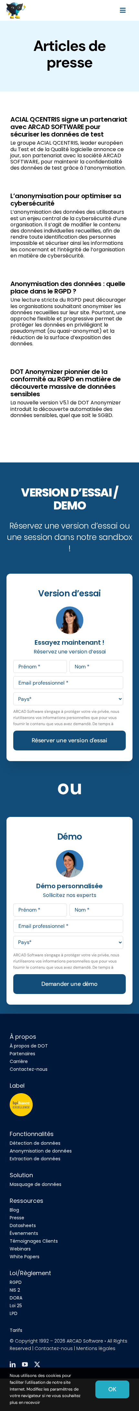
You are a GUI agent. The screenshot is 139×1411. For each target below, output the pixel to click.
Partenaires (22, 1053)
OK (112, 1389)
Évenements (24, 1233)
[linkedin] (13, 1364)
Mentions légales (95, 1348)
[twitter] (37, 1364)
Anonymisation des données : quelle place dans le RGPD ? (67, 287)
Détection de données (35, 1143)
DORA (16, 1298)
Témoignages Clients (34, 1241)
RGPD (16, 1282)
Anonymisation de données (41, 1151)
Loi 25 (16, 1305)
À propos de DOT (29, 1046)
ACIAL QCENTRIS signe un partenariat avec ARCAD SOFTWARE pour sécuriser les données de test (68, 127)
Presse (17, 1217)
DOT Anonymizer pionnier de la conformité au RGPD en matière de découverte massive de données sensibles (65, 383)
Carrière (19, 1061)
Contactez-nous (29, 1069)
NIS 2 (15, 1290)
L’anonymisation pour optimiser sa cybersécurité (65, 199)
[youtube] (25, 1364)
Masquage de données (35, 1184)
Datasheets (23, 1225)
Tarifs (16, 1330)
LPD (13, 1313)
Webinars (20, 1249)
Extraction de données (35, 1158)
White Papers (24, 1256)
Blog (14, 1210)
